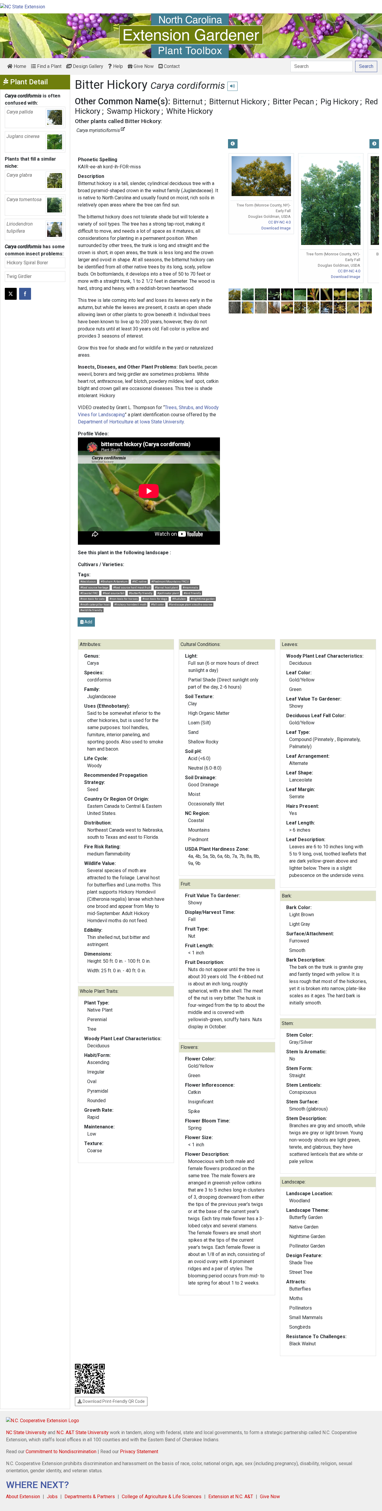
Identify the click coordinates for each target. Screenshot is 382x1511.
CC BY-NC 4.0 (279, 222)
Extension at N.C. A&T (230, 1496)
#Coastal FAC (89, 593)
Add (88, 621)
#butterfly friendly (141, 593)
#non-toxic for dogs (154, 598)
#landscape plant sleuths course (190, 604)
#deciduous (88, 581)
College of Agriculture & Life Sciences (161, 1496)
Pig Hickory (339, 101)
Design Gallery (87, 66)
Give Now (143, 66)
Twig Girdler (19, 276)
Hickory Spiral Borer (27, 262)
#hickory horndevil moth (130, 604)
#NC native (139, 581)
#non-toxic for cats (92, 598)
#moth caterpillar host (95, 604)
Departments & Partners (89, 1496)
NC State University (26, 1432)
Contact (171, 66)
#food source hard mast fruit (131, 587)
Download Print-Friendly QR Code (113, 1401)
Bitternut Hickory (237, 101)
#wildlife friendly (91, 610)
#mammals (190, 587)
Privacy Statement (139, 1451)
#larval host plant (166, 587)
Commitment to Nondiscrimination (61, 1451)
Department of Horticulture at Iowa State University (131, 422)
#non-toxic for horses (124, 598)
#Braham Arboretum (114, 581)
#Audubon (179, 598)
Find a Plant (48, 66)
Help (117, 66)
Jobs (52, 1496)
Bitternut (188, 101)
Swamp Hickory (133, 111)
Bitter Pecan (293, 101)
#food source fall (113, 593)
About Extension (23, 1496)
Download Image (276, 228)
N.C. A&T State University (82, 1432)
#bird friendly (192, 593)
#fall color (157, 604)
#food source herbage (94, 587)
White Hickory (189, 111)
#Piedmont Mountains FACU (170, 581)
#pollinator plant (168, 593)
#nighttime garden (203, 598)
